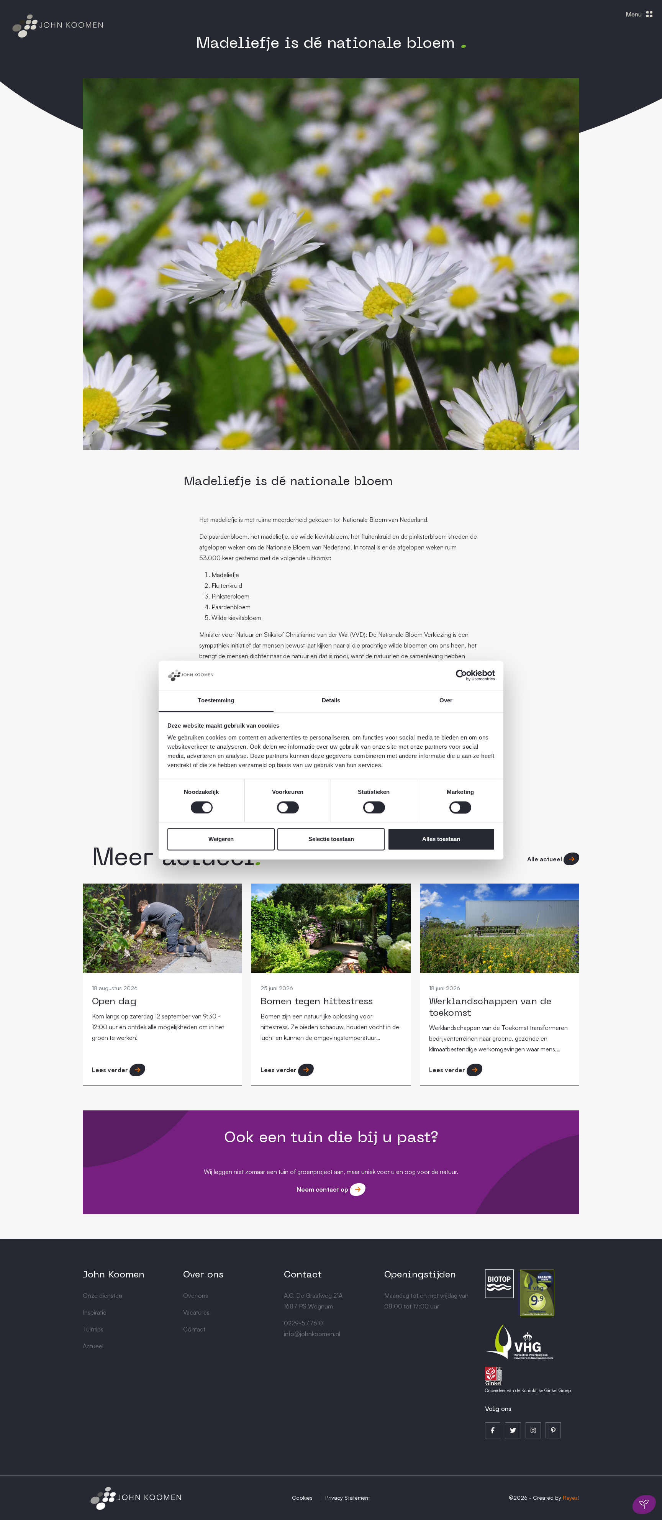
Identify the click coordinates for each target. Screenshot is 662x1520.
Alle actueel (545, 859)
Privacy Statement (347, 1497)
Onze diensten (102, 1295)
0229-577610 (303, 1323)
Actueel (93, 1346)
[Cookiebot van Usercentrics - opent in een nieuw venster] (461, 675)
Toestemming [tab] (216, 700)
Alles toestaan (441, 839)
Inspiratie (95, 1312)
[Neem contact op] (644, 1504)
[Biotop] (499, 1283)
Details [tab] (331, 700)
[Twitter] (513, 1430)
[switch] (288, 807)
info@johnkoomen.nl (312, 1334)
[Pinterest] (553, 1430)
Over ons (195, 1295)
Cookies (302, 1497)
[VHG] (520, 1341)
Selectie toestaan (331, 839)
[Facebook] (492, 1430)
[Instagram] (533, 1430)
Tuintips (93, 1329)
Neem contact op (323, 1189)
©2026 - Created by (544, 1497)
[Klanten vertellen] (537, 1292)
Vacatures (196, 1312)
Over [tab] (445, 700)
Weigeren (221, 839)
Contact (194, 1329)
